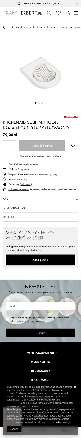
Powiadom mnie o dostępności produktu (40, 156)
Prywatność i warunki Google (54, 406)
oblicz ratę (26, 184)
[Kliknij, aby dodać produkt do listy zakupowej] (73, 145)
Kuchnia (37, 27)
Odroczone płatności (18, 189)
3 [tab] (42, 103)
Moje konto (40, 362)
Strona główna (19, 27)
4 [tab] (45, 103)
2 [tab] (39, 103)
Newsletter (40, 287)
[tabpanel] (40, 71)
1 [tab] (36, 103)
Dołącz (41, 333)
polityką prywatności (35, 317)
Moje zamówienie (41, 353)
